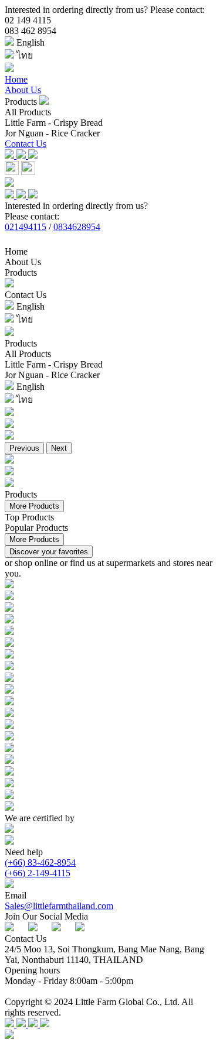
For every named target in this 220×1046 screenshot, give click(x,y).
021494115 (25, 227)
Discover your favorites (48, 551)
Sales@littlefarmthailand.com (59, 906)
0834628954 (76, 227)
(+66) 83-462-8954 (40, 862)
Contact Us (25, 144)
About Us (23, 90)
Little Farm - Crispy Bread (54, 123)
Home (16, 79)
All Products (28, 112)
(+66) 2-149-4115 (37, 873)
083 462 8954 (30, 31)
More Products (34, 506)
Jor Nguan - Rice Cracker (52, 133)
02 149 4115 (28, 20)
